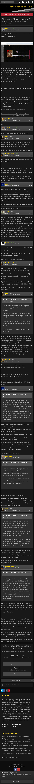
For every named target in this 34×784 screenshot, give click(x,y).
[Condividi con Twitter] (2, 690)
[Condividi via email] (7, 690)
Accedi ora (17, 674)
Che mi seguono (16, 680)
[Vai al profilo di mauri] (3, 184)
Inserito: (12, 30)
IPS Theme (13, 764)
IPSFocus (20, 764)
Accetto (18, 781)
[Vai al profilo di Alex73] (3, 212)
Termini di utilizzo (17, 774)
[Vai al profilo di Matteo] (3, 243)
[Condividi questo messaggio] (29, 30)
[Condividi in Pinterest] (9, 690)
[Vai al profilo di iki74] (3, 137)
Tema (10, 766)
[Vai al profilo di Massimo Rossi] (3, 154)
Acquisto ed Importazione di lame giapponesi (17, 14)
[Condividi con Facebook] (4, 690)
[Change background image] (29, 2)
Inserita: (12, 120)
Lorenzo (6, 21)
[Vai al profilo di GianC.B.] (3, 119)
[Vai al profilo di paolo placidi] (3, 128)
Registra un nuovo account (17, 664)
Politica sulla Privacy (19, 766)
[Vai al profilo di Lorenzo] (3, 29)
